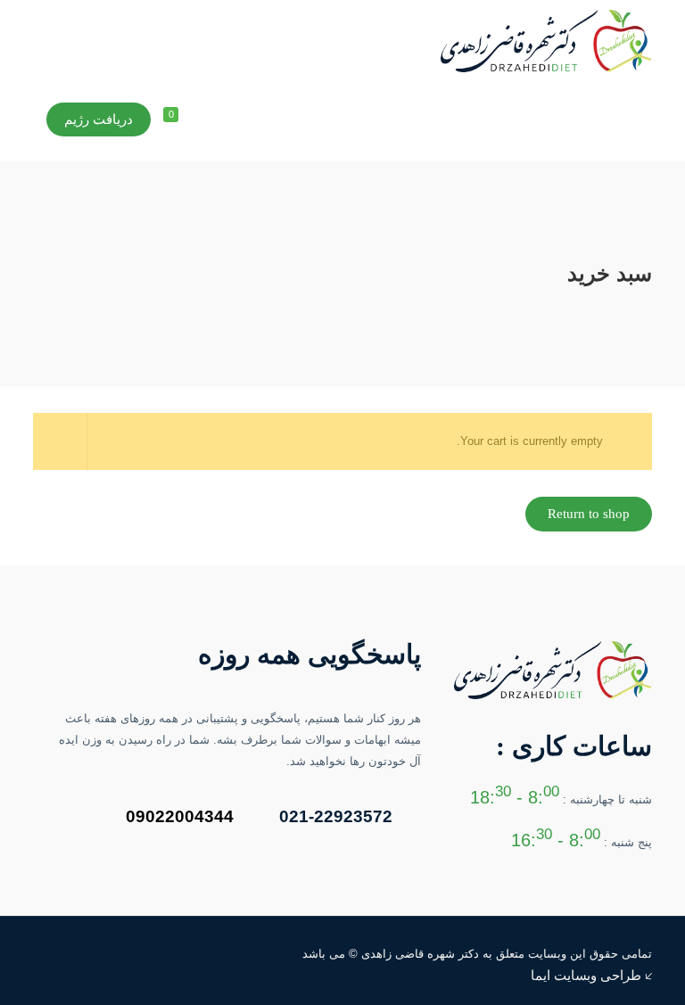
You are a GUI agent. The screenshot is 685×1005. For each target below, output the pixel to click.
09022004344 (180, 816)
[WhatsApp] (84, 952)
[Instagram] (60, 952)
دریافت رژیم (98, 119)
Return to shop (589, 514)
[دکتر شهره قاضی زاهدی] (546, 40)
